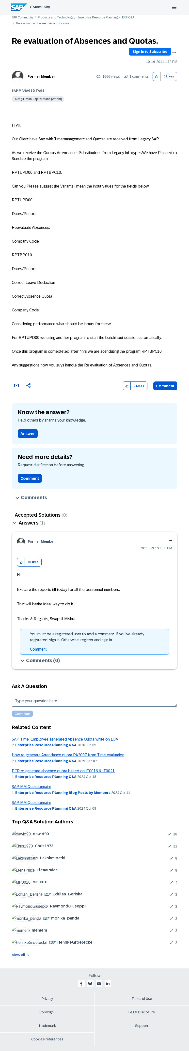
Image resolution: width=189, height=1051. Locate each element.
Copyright (47, 1012)
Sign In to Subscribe (150, 52)
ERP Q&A (128, 17)
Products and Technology (55, 17)
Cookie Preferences (47, 1039)
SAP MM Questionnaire (31, 787)
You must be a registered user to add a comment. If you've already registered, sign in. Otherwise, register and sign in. (87, 637)
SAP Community (22, 17)
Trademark (47, 1026)
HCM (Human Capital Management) (38, 99)
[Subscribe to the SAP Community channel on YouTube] (99, 984)
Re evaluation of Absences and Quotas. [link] (43, 23)
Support (141, 1026)
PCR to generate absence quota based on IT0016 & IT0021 (63, 771)
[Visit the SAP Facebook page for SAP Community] (81, 984)
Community (40, 7)
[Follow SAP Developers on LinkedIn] (108, 984)
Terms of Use (142, 999)
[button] (156, 76)
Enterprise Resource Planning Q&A (46, 745)
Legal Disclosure (141, 1012)
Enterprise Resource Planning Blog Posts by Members (62, 793)
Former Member (41, 76)
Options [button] (174, 52)
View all (18, 955)
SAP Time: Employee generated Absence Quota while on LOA (65, 739)
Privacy (47, 999)
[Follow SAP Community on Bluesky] (90, 984)
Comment (165, 386)
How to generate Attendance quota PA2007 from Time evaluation (68, 755)
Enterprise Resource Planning (98, 17)
